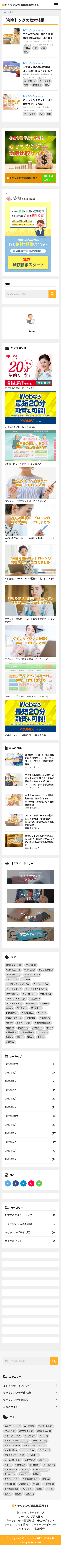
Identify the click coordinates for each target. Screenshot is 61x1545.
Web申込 (29, 970)
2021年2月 (11, 1150)
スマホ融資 (12, 994)
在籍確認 (45, 1018)
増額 (9, 1023)
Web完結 (31, 965)
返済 (30, 1037)
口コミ (42, 1013)
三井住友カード (14, 1003)
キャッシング (13, 989)
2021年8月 (11, 1133)
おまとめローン (32, 974)
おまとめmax (13, 974)
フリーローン (29, 994)
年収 (49, 1027)
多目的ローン (23, 1023)
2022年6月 (11, 1089)
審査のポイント (13, 1240)
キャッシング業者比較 (17, 1232)
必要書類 (11, 1032)
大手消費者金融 (42, 1023)
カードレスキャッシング (18, 984)
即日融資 (12, 1013)
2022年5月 (11, 1098)
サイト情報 (21, 1524)
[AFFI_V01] (31, 1505)
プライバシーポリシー (43, 1524)
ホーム (8, 1524)
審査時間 (23, 1027)
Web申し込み (13, 970)
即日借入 (22, 1008)
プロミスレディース (15, 998)
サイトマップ (23, 1528)
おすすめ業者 (46, 970)
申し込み (43, 1032)
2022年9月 (11, 1072)
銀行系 (10, 1042)
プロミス (45, 994)
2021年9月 (11, 1124)
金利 (41, 1037)
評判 (20, 1037)
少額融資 (37, 1027)
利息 (9, 1008)
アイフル (11, 979)
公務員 (44, 1003)
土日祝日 (30, 1018)
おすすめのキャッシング (18, 1214)
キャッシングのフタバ (36, 989)
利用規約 (40, 1528)
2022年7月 (11, 1081)
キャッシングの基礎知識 (18, 1223)
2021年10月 (11, 1115)
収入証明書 (28, 1013)
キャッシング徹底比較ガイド (38, 1538)
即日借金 (36, 1008)
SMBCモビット (14, 965)
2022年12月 (11, 1063)
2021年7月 (11, 1141)
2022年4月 (11, 1107)
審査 (10, 1027)
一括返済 (35, 998)
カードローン (41, 984)
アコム (25, 979)
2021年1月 (11, 1159)
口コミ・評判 (13, 1018)
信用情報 (31, 1003)
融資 (9, 1037)
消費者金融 (27, 1032)
